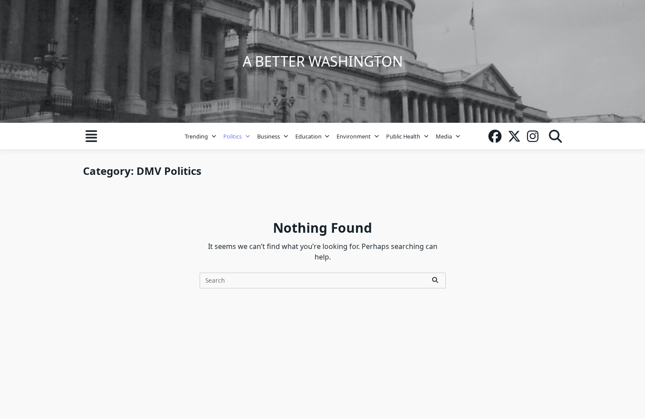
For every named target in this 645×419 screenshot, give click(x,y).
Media (444, 136)
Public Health (403, 136)
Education (308, 136)
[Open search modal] (555, 136)
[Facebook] (495, 136)
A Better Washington (323, 61)
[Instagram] (532, 136)
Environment (354, 136)
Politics (232, 136)
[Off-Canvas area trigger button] (91, 136)
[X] (514, 136)
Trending (196, 136)
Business (268, 136)
